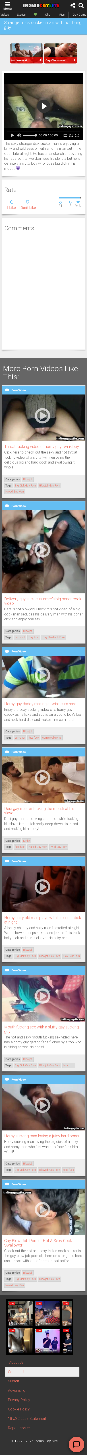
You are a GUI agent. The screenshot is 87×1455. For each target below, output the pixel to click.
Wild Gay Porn (58, 846)
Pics (62, 14)
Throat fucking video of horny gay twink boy (41, 446)
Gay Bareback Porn (54, 637)
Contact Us (16, 1372)
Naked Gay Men (14, 491)
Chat (48, 14)
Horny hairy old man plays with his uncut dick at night (42, 919)
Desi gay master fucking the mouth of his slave (39, 810)
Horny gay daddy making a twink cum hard (40, 703)
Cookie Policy (19, 1409)
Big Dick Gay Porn (25, 485)
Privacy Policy (19, 1400)
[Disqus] (43, 290)
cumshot (20, 637)
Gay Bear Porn (71, 956)
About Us (16, 1362)
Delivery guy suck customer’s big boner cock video (42, 601)
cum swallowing (52, 737)
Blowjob (28, 479)
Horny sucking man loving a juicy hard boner (42, 1136)
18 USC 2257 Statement (27, 1418)
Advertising (16, 1390)
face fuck (34, 737)
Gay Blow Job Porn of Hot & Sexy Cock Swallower (38, 1242)
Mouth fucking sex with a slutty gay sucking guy (41, 1029)
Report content (20, 1428)
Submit (13, 1381)
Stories (21, 14)
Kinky (26, 840)
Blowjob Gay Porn (49, 485)
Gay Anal (34, 637)
